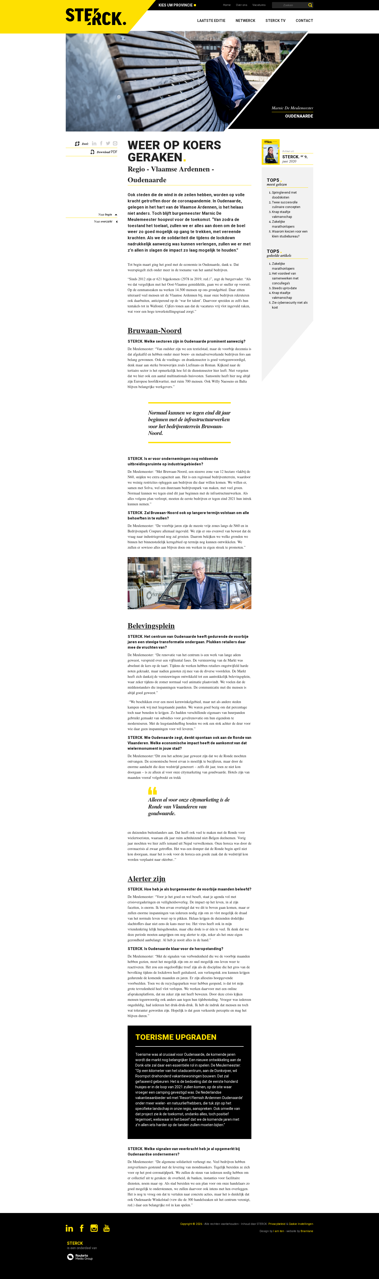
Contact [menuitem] (304, 21)
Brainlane (307, 1231)
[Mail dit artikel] (115, 143)
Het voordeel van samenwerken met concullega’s (285, 278)
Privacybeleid (276, 1224)
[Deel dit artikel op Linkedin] (94, 143)
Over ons (241, 5)
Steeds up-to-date (284, 288)
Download (103, 152)
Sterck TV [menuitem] (275, 21)
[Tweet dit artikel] (108, 143)
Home (227, 5)
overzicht (106, 221)
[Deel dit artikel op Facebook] (101, 143)
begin (108, 214)
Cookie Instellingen (301, 1224)
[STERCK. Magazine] (97, 17)
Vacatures (259, 5)
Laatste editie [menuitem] (211, 21)
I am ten (278, 1231)
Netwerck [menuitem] (245, 21)
